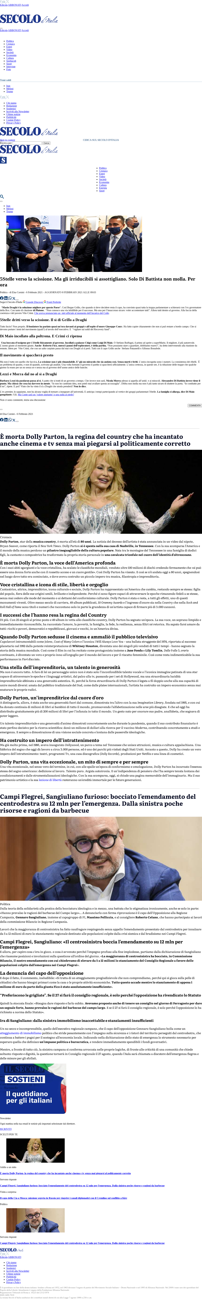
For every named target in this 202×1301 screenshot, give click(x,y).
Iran (8, 85)
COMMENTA (195, 405)
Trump (9, 91)
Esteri (9, 46)
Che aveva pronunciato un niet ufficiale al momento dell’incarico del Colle (71, 313)
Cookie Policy (13, 120)
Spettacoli (11, 61)
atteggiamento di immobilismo (21, 1033)
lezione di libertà (50, 780)
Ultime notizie (13, 114)
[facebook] (1, 2)
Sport (9, 63)
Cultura (10, 58)
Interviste (10, 66)
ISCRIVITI (6, 1129)
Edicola (4, 5)
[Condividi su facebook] (2, 299)
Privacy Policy (13, 122)
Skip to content (7, 140)
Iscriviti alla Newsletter (17, 111)
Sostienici (11, 108)
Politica (10, 41)
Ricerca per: (6, 143)
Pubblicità (11, 117)
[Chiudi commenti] (1, 409)
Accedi (25, 5)
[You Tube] (4, 2)
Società (10, 52)
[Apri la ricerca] (2, 197)
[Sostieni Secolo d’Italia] (33, 1113)
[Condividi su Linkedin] (6, 299)
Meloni (9, 88)
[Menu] (1, 156)
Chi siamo (11, 103)
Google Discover (34, 302)
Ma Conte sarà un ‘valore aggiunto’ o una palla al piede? (46, 394)
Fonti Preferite (53, 302)
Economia (11, 55)
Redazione (11, 105)
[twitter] (7, 2)
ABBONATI (14, 5)
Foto (8, 69)
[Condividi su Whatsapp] (10, 299)
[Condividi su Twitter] (14, 299)
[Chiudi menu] (1, 28)
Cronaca (10, 44)
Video (9, 49)
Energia (103, 188)
